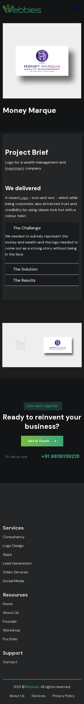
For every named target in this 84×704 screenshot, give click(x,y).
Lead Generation (17, 563)
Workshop (11, 630)
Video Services (15, 572)
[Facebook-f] (13, 500)
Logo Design (13, 545)
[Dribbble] (54, 500)
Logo (24, 197)
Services (39, 696)
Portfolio (10, 639)
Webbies (32, 687)
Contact (10, 662)
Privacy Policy (63, 696)
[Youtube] (70, 500)
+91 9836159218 (60, 456)
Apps (7, 554)
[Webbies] (22, 9)
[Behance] (62, 500)
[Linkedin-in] (30, 500)
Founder (10, 621)
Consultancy (13, 536)
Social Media (13, 580)
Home (8, 603)
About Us (11, 612)
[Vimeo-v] (46, 500)
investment (14, 168)
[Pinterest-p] (21, 500)
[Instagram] (38, 500)
